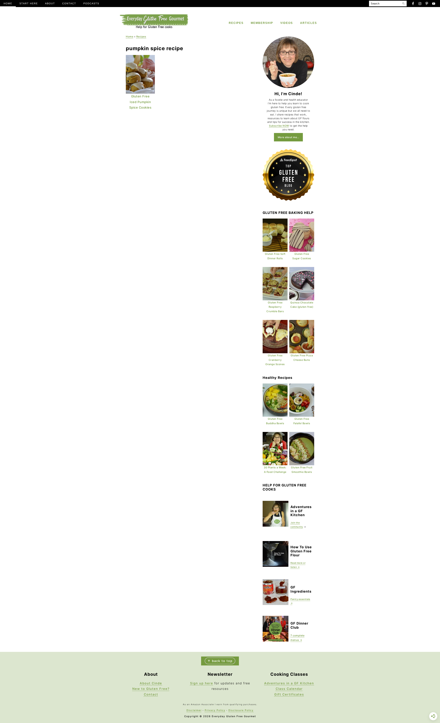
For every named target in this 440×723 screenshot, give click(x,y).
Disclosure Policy (241, 710)
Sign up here (201, 683)
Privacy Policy (215, 710)
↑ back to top (220, 661)
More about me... (288, 137)
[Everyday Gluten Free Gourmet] (153, 28)
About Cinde (151, 683)
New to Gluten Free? (150, 689)
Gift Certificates (289, 694)
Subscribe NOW (279, 125)
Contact (151, 694)
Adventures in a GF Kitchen (289, 683)
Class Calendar (289, 689)
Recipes (141, 36)
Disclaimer (194, 710)
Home (129, 36)
